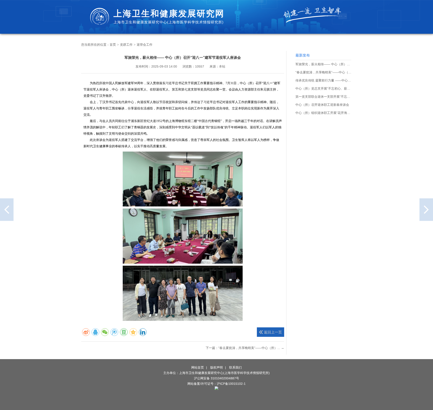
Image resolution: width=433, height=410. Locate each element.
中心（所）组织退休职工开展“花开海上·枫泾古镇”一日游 (323, 113)
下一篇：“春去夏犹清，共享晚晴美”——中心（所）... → (245, 348)
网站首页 (197, 367)
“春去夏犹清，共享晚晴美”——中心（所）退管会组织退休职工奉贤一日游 (323, 72)
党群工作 (126, 44)
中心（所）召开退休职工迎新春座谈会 (322, 104)
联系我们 (235, 367)
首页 (113, 44)
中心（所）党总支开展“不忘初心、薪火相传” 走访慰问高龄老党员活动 (323, 88)
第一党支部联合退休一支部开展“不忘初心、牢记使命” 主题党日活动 (323, 96)
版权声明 (216, 367)
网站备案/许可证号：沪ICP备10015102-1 (216, 383)
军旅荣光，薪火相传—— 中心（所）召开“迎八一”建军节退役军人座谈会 (323, 64)
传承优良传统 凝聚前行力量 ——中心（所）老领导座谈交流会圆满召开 (323, 80)
